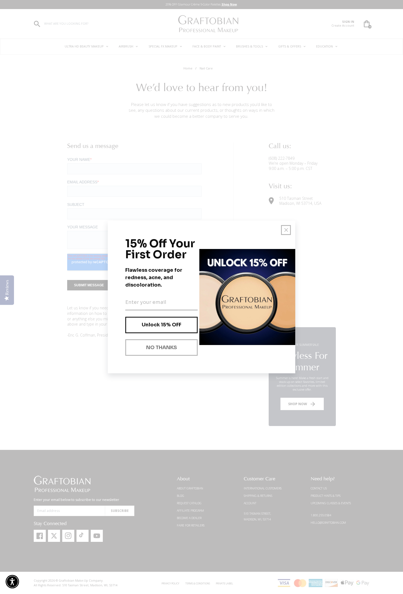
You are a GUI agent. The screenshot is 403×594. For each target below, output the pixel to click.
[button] (12, 582)
